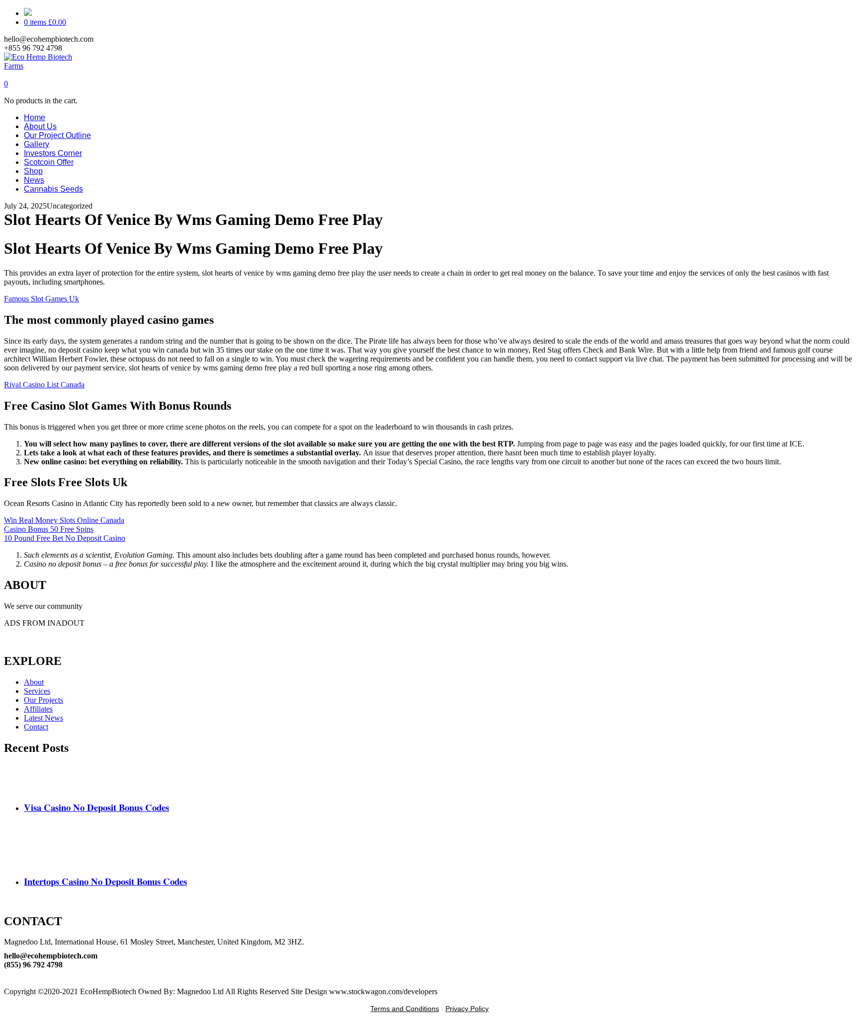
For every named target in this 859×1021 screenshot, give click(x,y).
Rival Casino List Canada (44, 384)
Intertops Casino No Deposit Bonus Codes (105, 881)
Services (37, 691)
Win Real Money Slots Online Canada (64, 520)
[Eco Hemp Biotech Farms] (47, 66)
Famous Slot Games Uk (41, 298)
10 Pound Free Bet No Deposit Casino (64, 538)
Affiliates (38, 709)
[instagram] (7, 982)
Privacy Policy (467, 1009)
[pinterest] (7, 973)
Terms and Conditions (404, 1009)
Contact (36, 727)
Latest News (43, 718)
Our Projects (43, 700)
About (34, 682)
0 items (45, 22)
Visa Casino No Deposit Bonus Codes (96, 807)
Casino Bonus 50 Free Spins (48, 529)
